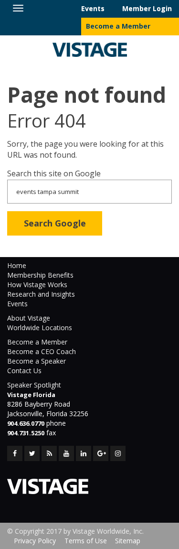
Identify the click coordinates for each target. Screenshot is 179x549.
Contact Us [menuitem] (24, 370)
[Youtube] (66, 453)
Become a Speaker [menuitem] (36, 361)
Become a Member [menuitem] (118, 26)
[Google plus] (100, 453)
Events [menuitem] (93, 8)
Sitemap (127, 540)
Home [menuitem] (16, 265)
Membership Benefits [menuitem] (40, 275)
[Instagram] (118, 453)
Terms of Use (85, 540)
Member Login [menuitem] (147, 8)
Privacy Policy (35, 540)
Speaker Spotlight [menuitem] (34, 384)
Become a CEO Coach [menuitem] (41, 351)
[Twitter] (32, 453)
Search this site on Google (54, 173)
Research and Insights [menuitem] (41, 294)
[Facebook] (14, 453)
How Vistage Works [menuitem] (37, 284)
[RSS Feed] (49, 453)
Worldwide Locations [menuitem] (39, 327)
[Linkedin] (83, 453)
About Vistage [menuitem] (28, 318)
